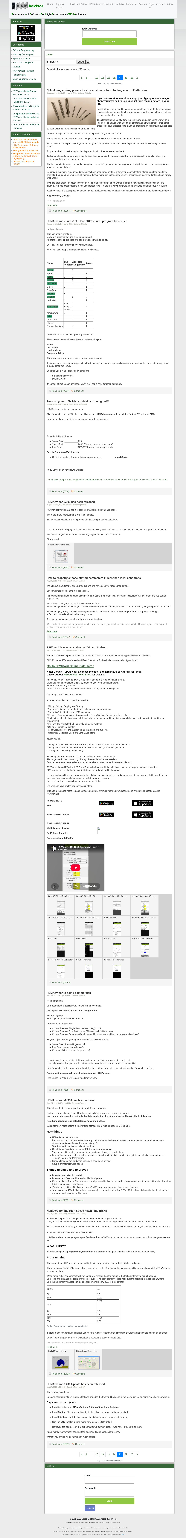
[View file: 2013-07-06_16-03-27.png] (145, 908)
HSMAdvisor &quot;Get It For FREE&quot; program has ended (87, 221)
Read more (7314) (60, 491)
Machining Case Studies (24, 79)
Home (50, 4)
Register (90, 1508)
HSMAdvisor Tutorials (23, 71)
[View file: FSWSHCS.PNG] (89, 971)
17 (96, 77)
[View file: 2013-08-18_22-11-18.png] (145, 929)
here (123, 1534)
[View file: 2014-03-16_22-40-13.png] (145, 950)
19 (108, 77)
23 (132, 77)
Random (17, 67)
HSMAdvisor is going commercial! (69, 992)
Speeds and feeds (21, 58)
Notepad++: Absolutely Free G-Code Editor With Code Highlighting (26, 156)
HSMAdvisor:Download (101, 4)
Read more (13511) (61, 1444)
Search (81, 62)
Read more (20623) (61, 1374)
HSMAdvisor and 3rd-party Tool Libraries (25, 146)
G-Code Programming (23, 50)
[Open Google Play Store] (26, 32)
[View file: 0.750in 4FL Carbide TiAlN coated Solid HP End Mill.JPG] (89, 1362)
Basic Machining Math (23, 62)
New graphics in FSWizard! (26, 150)
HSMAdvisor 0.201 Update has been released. (76, 1384)
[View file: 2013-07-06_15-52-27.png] (89, 929)
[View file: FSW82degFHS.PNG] (117, 971)
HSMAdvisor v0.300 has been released (71, 1100)
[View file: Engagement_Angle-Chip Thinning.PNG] (61, 1362)
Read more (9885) (60, 567)
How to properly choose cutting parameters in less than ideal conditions (94, 577)
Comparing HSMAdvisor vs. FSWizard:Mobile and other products (26, 117)
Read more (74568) (61, 982)
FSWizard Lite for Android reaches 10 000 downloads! (26, 140)
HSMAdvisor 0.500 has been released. (71, 501)
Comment (78, 391)
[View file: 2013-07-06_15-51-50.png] (89, 908)
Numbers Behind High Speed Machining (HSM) (77, 1210)
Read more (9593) (60, 1200)
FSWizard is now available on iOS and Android (77, 647)
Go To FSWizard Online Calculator (70, 666)
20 (114, 77)
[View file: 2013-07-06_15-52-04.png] (117, 908)
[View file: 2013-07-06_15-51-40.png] (61, 908)
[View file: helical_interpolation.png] (61, 556)
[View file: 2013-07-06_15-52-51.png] (61, 929)
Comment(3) (81, 211)
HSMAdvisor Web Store (77, 674)
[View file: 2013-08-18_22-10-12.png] (89, 950)
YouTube (119, 4)
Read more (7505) (60, 1090)
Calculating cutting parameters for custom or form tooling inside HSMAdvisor (97, 90)
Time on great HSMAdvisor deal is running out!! (78, 401)
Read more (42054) (61, 211)
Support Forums (60, 6)
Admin (170, 4)
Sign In (151, 6)
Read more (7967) (60, 391)
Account (160, 4)
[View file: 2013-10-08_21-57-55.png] (117, 929)
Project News (19, 75)
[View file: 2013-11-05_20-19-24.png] (117, 950)
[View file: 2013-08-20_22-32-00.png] (61, 950)
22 (126, 77)
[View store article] (109, 830)
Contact (143, 4)
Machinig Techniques (23, 54)
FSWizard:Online (78, 4)
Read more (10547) (61, 637)
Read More (52, 205)
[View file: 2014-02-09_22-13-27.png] (61, 971)
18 (102, 77)
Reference (131, 4)
